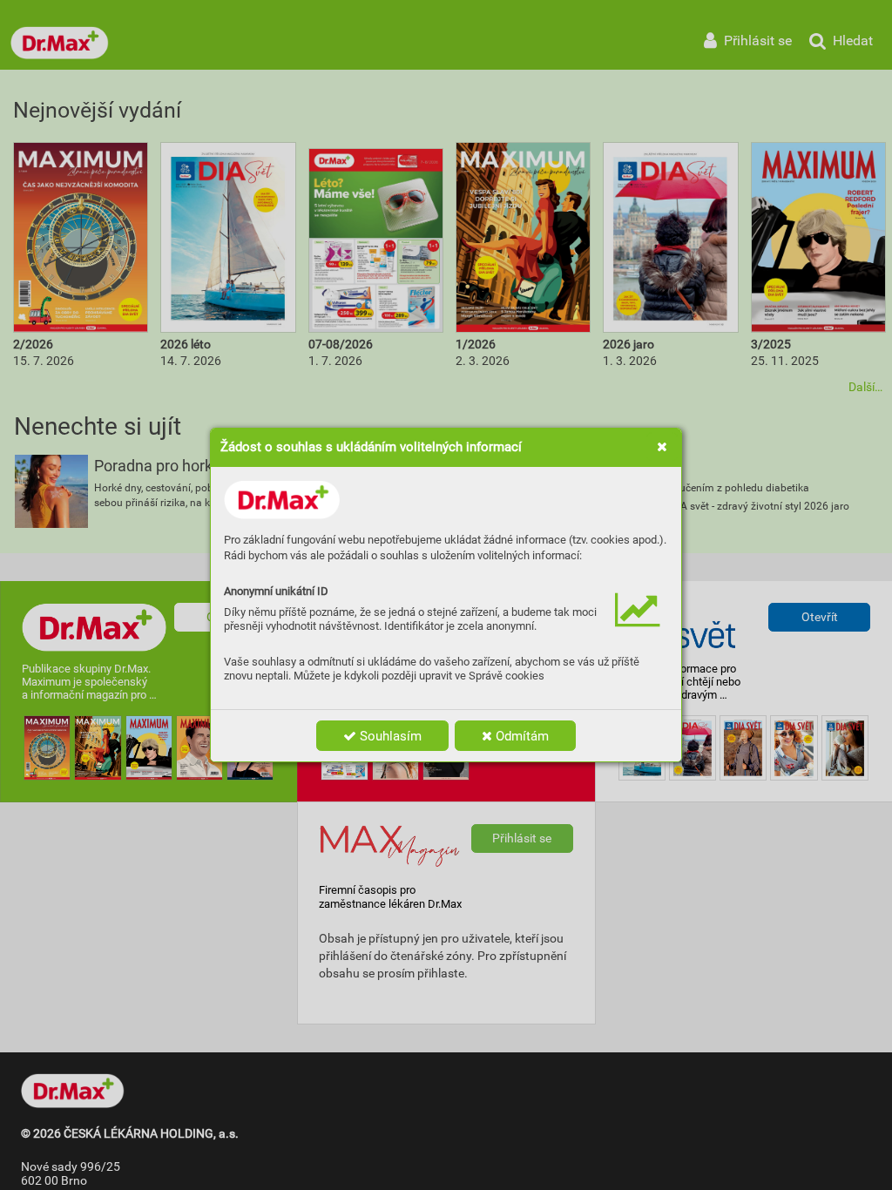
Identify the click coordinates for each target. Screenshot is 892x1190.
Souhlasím (389, 736)
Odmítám (520, 736)
